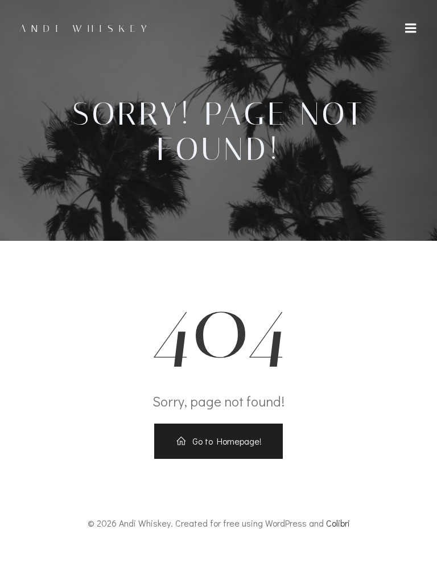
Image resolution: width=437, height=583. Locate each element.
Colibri (338, 523)
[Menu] (410, 28)
